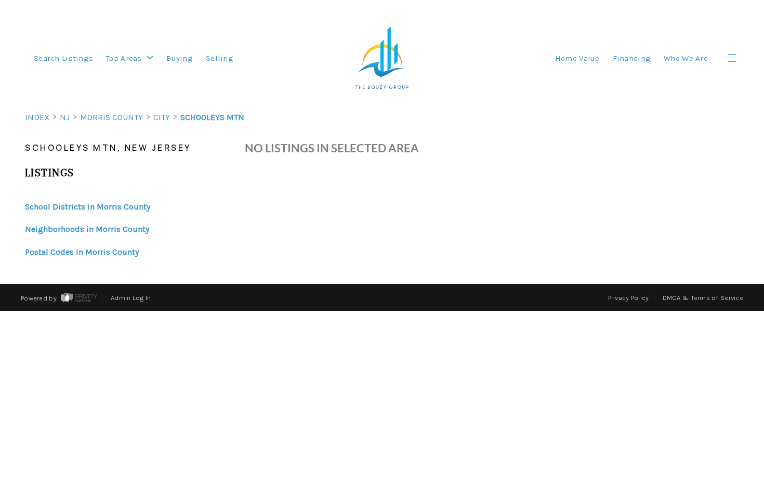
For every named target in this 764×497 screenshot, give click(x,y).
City (161, 117)
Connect (684, 409)
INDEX (37, 117)
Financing (632, 58)
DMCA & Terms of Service (703, 298)
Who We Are (686, 58)
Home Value (577, 58)
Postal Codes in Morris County (82, 252)
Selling (219, 58)
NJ (65, 117)
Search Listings (63, 58)
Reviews (686, 377)
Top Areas (125, 58)
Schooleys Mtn (212, 117)
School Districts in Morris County (87, 207)
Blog (706, 442)
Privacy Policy (628, 298)
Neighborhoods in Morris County (87, 229)
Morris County (111, 117)
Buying (179, 58)
